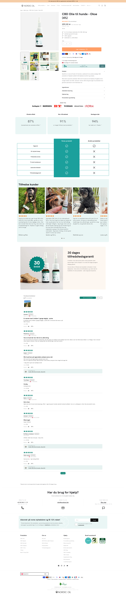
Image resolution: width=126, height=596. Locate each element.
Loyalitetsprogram (68, 561)
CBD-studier (66, 554)
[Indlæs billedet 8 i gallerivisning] (54, 66)
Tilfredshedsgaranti (46, 547)
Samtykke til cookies (75, 579)
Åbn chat (103, 502)
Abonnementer (67, 559)
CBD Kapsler (23, 540)
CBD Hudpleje (23, 545)
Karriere (44, 538)
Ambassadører (45, 545)
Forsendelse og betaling (69, 540)
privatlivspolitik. (81, 525)
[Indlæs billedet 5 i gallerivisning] (24, 66)
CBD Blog (66, 550)
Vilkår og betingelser (54, 579)
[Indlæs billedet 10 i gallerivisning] (34, 76)
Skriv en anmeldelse (88, 297)
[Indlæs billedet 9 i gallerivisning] (24, 76)
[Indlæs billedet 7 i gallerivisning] (44, 66)
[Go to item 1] (27, 303)
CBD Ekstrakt (23, 543)
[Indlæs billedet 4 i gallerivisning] (54, 56)
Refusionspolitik (67, 543)
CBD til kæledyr (67, 552)
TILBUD (102, 66)
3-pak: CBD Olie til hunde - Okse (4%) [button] (36, 371)
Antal (63, 40)
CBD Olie (22, 538)
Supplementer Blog (68, 557)
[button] (42, 5)
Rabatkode (66, 545)
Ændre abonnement (68, 547)
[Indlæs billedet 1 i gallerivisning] (24, 56)
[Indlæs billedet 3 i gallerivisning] (44, 56)
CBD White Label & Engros (48, 540)
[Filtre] (97, 298)
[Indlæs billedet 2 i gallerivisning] (34, 56)
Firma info (49, 579)
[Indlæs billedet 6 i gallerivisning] (34, 66)
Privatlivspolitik (69, 579)
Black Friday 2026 (24, 552)
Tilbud (21, 550)
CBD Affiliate (45, 543)
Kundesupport (67, 538)
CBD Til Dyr (23, 547)
